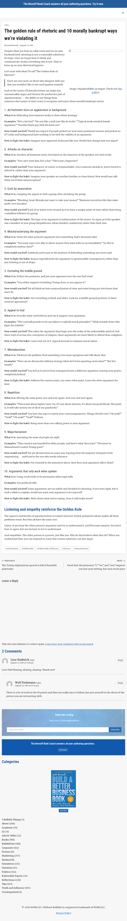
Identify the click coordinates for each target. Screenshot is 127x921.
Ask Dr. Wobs (9, 835)
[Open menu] (123, 13)
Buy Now (63, 810)
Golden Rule (27, 548)
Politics (6, 871)
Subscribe (115, 730)
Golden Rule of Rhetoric (48, 548)
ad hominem (12, 548)
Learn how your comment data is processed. (69, 644)
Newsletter (8, 863)
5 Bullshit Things (11, 819)
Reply (120, 660)
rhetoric (66, 548)
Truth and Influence (13, 887)
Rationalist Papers (12, 875)
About (5, 823)
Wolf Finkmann (25, 682)
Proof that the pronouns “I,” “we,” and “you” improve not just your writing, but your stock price (96, 565)
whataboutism (81, 548)
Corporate (7, 847)
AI (3, 831)
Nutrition (7, 867)
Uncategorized (10, 892)
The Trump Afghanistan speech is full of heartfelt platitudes (29, 565)
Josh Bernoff (12, 45)
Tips (6, 25)
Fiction (6, 851)
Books (5, 839)
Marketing (8, 855)
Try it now (97, 3)
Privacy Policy (63, 913)
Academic (7, 827)
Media (5, 859)
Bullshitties (8, 843)
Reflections (8, 880)
